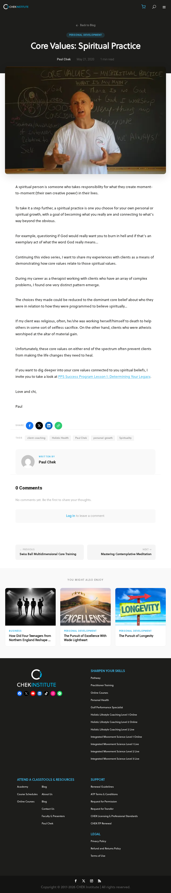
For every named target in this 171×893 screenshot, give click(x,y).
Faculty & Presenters (53, 816)
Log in (70, 516)
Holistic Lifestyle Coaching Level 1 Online (114, 714)
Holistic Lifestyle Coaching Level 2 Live (112, 729)
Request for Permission (104, 801)
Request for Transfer (102, 809)
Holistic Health (60, 438)
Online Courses (99, 693)
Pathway (96, 678)
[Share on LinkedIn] (49, 425)
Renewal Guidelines (102, 786)
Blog (44, 786)
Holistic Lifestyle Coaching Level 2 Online (114, 722)
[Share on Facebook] (29, 425)
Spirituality (125, 438)
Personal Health (100, 700)
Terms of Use (98, 856)
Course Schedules (27, 794)
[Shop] (143, 6)
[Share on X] (39, 425)
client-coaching (36, 438)
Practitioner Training (102, 685)
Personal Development (85, 35)
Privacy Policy (98, 841)
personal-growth (103, 438)
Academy (22, 786)
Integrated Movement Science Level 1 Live (115, 744)
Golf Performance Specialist (107, 707)
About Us (47, 794)
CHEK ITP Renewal (101, 823)
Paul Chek (81, 438)
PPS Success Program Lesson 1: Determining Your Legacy (104, 377)
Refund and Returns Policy (106, 848)
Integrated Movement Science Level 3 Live (115, 759)
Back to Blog (88, 25)
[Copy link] (58, 425)
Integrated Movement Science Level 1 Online (116, 737)
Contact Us (48, 809)
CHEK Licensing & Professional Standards (114, 816)
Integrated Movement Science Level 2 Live (115, 751)
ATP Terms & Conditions (104, 794)
